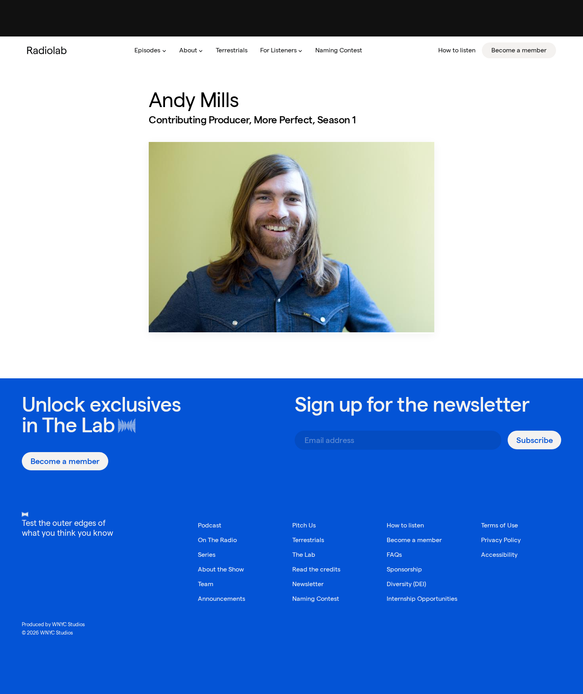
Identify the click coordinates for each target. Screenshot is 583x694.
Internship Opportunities (422, 598)
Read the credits (316, 569)
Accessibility (499, 554)
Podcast (209, 525)
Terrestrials (308, 540)
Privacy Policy (501, 540)
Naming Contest (315, 598)
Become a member (414, 540)
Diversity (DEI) (406, 584)
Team (205, 584)
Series (206, 554)
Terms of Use (499, 525)
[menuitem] (150, 50)
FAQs (394, 554)
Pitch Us (304, 525)
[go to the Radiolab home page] (48, 50)
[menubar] (342, 50)
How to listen (405, 525)
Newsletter (308, 584)
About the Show (221, 569)
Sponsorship (404, 569)
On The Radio (217, 540)
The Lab (78, 425)
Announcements (221, 598)
